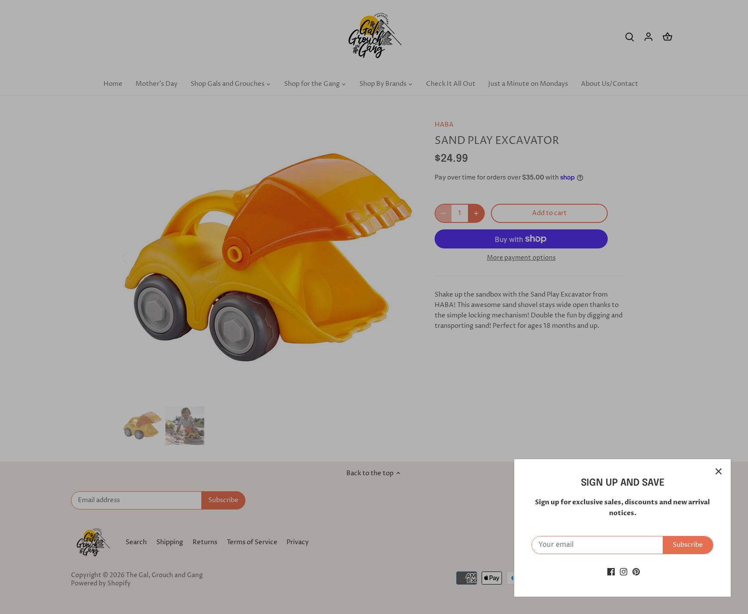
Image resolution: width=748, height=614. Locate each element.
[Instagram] (623, 571)
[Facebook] (611, 571)
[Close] (718, 471)
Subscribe (688, 544)
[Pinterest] (636, 571)
